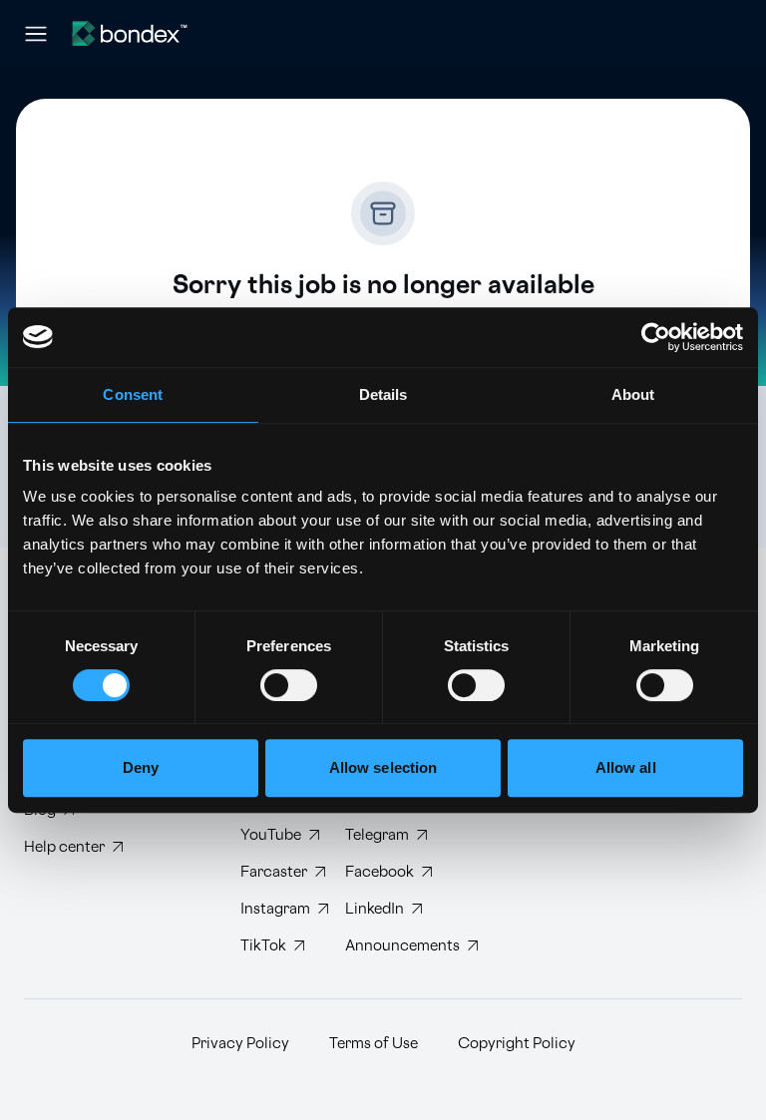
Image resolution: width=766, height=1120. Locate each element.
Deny (141, 767)
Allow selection (383, 767)
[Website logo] (130, 33)
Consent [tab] (133, 394)
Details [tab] (383, 394)
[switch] (288, 685)
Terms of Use (373, 1043)
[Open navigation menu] (36, 34)
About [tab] (633, 394)
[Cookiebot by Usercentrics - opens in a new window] (656, 337)
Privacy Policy (240, 1043)
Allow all (625, 767)
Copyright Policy (516, 1043)
